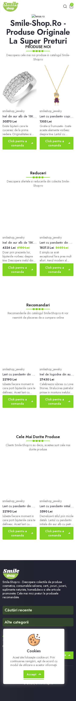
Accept (31, 674)
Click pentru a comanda (17, 143)
